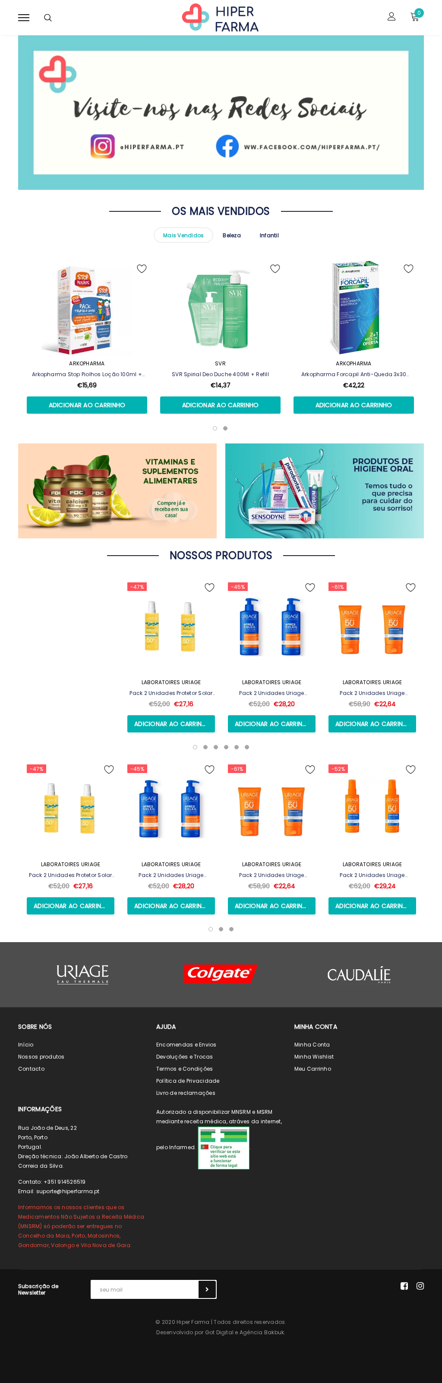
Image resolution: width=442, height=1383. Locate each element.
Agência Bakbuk (262, 1332)
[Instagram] (420, 1286)
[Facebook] (404, 1286)
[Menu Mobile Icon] (23, 17)
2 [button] (205, 747)
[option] (87, 349)
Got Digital (219, 1332)
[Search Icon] (48, 18)
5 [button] (236, 747)
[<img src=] (223, 1147)
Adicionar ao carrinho (87, 405)
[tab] (183, 235)
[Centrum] (221, 974)
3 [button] (216, 747)
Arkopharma (86, 363)
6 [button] (247, 747)
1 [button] (195, 747)
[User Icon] (392, 17)
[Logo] (219, 17)
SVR (220, 363)
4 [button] (226, 747)
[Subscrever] (207, 1289)
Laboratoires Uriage (171, 682)
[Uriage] (83, 975)
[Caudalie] (359, 974)
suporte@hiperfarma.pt (68, 1191)
